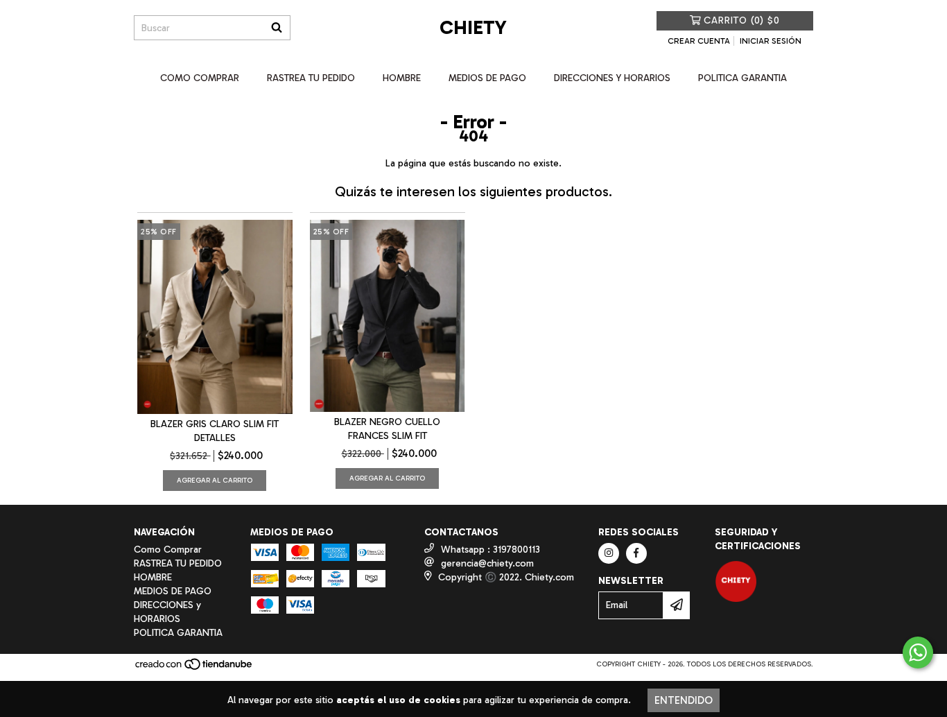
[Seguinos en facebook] (636, 553)
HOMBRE (402, 78)
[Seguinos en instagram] (608, 553)
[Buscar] (276, 27)
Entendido (683, 700)
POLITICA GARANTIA (742, 78)
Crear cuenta (699, 41)
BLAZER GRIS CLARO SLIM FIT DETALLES (214, 431)
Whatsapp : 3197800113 (490, 549)
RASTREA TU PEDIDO (311, 78)
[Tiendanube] (194, 668)
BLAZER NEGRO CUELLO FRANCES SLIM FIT (387, 429)
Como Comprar (199, 78)
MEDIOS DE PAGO (487, 78)
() (742, 20)
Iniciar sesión (770, 41)
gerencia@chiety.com (487, 563)
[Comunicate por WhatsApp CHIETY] (918, 652)
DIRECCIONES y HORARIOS (612, 78)
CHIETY (473, 27)
